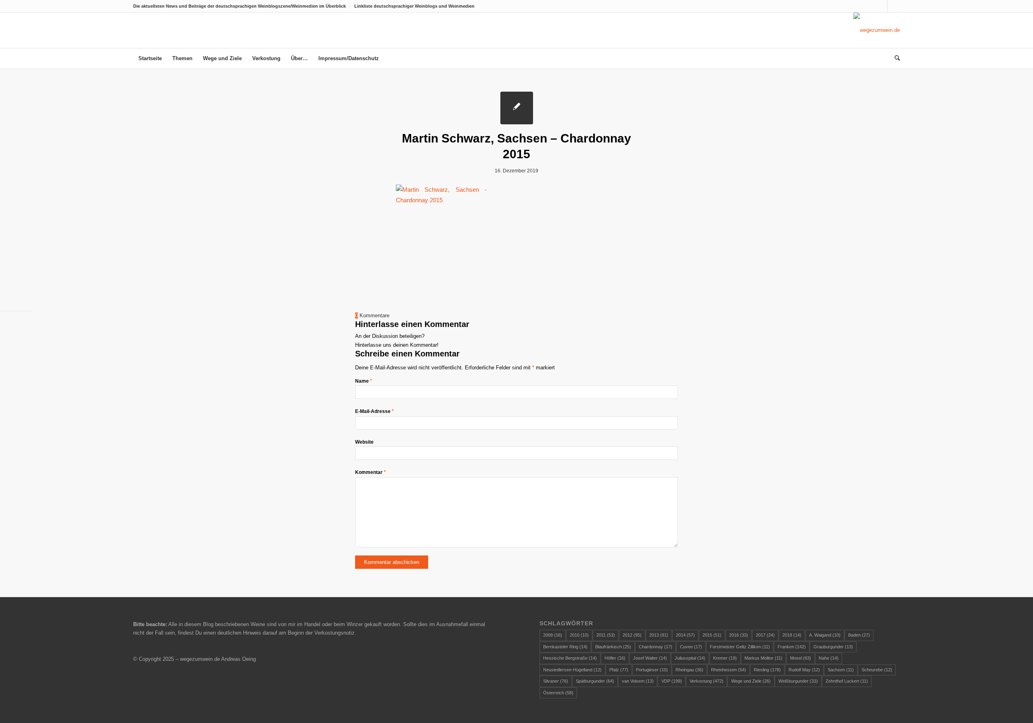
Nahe (829, 658)
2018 (791, 635)
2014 (685, 635)
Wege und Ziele (751, 681)
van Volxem (638, 681)
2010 (579, 635)
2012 (632, 635)
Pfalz (618, 669)
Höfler (614, 658)
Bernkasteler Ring (565, 646)
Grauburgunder (833, 646)
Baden (859, 635)
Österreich (558, 692)
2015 (712, 635)
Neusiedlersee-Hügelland (572, 669)
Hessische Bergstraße (570, 658)
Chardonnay (655, 646)
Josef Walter (650, 658)
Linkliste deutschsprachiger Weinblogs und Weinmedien (414, 6)
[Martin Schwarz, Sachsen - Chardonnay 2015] (516, 108)
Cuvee (691, 646)
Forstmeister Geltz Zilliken (740, 646)
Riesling (767, 669)
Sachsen (841, 669)
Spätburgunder (595, 681)
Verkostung (707, 681)
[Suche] (894, 58)
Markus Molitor (763, 658)
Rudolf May (804, 669)
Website (364, 442)
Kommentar (370, 472)
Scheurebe (877, 669)
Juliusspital (690, 658)
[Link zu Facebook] (881, 6)
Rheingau (689, 669)
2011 (605, 635)
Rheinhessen (728, 669)
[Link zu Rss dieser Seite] (894, 6)
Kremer (725, 658)
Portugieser (652, 669)
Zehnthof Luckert (847, 681)
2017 (765, 635)
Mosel (800, 658)
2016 (738, 635)
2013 (658, 635)
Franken (792, 646)
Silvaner (555, 681)
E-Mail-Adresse (374, 411)
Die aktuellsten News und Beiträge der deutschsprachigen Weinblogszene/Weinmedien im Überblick (239, 6)
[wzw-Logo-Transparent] (876, 30)
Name (363, 381)
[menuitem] (241, 6)
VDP (671, 681)
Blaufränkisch (613, 646)
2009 (552, 635)
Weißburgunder (798, 681)
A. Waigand (825, 635)
